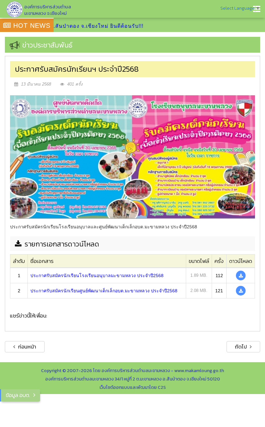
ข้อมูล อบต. (18, 395)
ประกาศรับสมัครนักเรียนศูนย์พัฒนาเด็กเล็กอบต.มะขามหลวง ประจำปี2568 (103, 290)
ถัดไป (241, 346)
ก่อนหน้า (26, 346)
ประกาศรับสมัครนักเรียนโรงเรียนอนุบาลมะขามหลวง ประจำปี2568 (97, 275)
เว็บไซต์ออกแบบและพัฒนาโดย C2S (133, 387)
